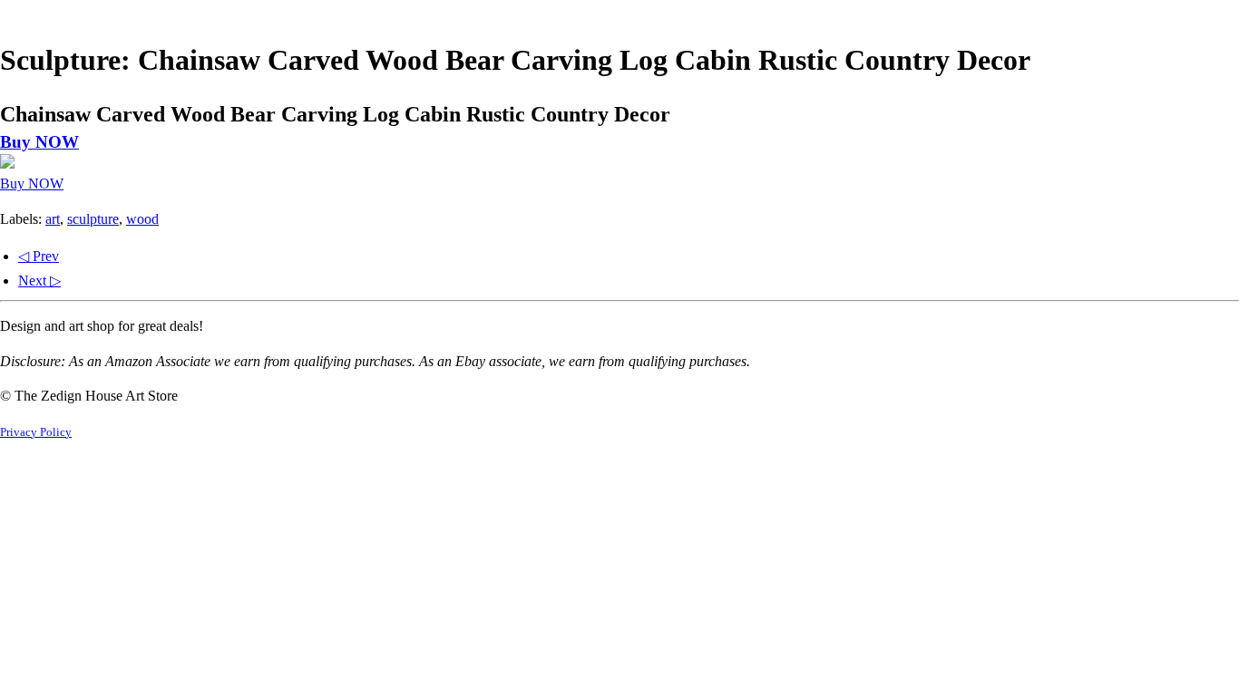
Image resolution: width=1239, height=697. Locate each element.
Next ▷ (39, 280)
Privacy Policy (36, 432)
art (52, 219)
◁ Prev (38, 256)
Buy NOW (39, 141)
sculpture (93, 219)
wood (142, 219)
